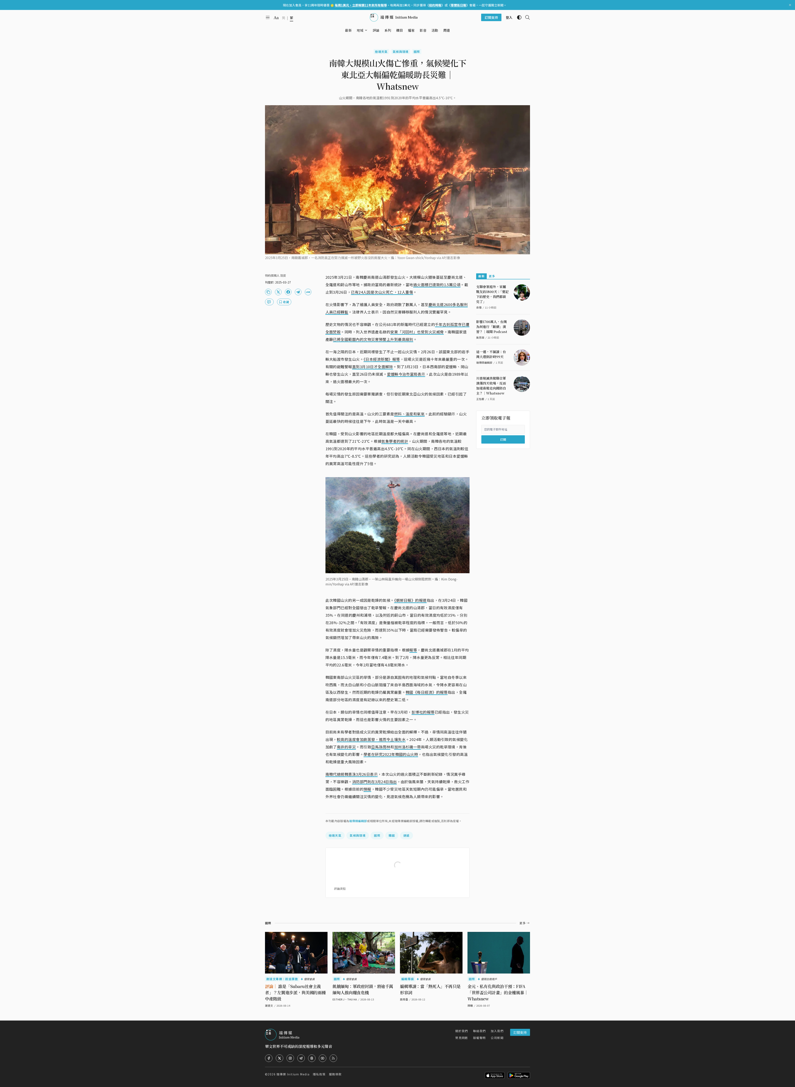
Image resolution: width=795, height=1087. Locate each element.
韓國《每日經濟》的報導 (427, 692)
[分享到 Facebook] (288, 292)
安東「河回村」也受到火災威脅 (417, 331)
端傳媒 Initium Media (293, 1074)
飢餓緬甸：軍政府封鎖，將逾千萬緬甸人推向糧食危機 (362, 989)
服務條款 (335, 1074)
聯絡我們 (479, 1031)
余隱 (479, 307)
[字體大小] (276, 17)
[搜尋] (526, 17)
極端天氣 (381, 51)
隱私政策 (319, 1074)
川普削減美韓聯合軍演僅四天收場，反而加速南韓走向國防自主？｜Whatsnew (491, 386)
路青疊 (404, 999)
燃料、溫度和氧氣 (409, 413)
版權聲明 (479, 1038)
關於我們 (461, 1031)
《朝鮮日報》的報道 (410, 600)
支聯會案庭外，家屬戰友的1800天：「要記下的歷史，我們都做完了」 (492, 294)
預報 (367, 789)
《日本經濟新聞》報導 (382, 359)
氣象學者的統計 (394, 441)
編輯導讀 (407, 979)
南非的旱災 (346, 746)
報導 (413, 650)
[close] (790, 5)
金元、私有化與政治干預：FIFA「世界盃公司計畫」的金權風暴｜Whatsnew (497, 992)
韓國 (392, 835)
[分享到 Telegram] (298, 292)
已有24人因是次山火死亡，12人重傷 (382, 292)
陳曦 (470, 1005)
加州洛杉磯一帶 (407, 746)
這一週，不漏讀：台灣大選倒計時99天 (491, 354)
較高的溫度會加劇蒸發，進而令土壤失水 (371, 739)
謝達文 (269, 1005)
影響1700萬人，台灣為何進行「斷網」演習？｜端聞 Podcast (491, 326)
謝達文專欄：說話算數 (282, 979)
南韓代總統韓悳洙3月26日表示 (351, 774)
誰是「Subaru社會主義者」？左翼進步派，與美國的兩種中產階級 (295, 992)
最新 (481, 276)
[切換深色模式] (517, 17)
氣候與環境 (401, 51)
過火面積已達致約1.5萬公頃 (436, 284)
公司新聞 (497, 1038)
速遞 (406, 835)
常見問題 (461, 1038)
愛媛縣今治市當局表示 (406, 374)
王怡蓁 (480, 399)
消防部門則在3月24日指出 (374, 781)
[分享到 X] (278, 292)
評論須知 (340, 889)
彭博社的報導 (423, 712)
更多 (492, 276)
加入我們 (497, 1031)
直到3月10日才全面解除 (372, 366)
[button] (360, 30)
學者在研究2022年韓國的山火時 (391, 754)
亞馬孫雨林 (380, 746)
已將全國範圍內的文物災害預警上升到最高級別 (373, 339)
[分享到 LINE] (308, 292)
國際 (417, 51)
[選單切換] (366, 30)
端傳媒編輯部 (358, 821)
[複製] (268, 292)
